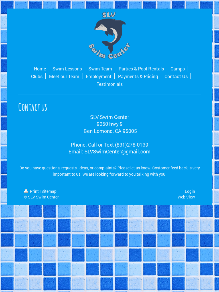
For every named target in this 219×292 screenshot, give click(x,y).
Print (34, 191)
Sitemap (48, 191)
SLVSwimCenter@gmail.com (117, 151)
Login (190, 191)
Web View (186, 197)
